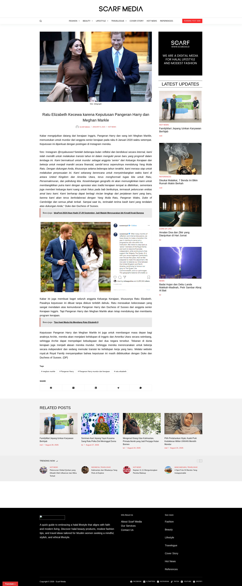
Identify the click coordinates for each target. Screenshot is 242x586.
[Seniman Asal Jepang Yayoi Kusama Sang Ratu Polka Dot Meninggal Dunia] (100, 423)
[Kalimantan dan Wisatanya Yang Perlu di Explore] (85, 470)
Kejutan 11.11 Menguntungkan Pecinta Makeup (145, 471)
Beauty (86, 21)
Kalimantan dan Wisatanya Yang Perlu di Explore (104, 471)
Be (166, 529)
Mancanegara (181, 467)
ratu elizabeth (120, 371)
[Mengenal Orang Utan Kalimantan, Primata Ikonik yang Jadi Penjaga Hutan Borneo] (142, 423)
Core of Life (165, 229)
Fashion (73, 21)
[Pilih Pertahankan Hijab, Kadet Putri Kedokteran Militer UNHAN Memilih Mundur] (183, 423)
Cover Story (137, 21)
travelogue (105, 467)
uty (171, 529)
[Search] (41, 21)
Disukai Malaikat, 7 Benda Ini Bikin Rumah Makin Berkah (178, 182)
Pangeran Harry (66, 371)
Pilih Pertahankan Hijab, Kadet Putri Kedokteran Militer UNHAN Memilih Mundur (180, 441)
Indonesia (95, 467)
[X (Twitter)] (73, 388)
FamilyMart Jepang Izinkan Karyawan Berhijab (180, 130)
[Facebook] (51, 388)
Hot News (152, 21)
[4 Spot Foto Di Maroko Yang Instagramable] (168, 470)
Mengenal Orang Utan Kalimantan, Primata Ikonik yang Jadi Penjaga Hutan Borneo (141, 441)
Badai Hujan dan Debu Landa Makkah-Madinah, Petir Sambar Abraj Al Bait (180, 287)
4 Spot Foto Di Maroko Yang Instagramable (186, 471)
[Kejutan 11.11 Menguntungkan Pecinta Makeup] (126, 470)
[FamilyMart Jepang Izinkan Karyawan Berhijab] (59, 423)
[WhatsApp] (140, 388)
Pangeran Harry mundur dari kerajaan (94, 371)
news (161, 281)
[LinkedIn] (96, 388)
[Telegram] (118, 388)
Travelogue (117, 21)
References (166, 21)
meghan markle (48, 371)
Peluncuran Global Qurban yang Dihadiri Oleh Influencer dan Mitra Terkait (63, 473)
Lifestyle (101, 21)
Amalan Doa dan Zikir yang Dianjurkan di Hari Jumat (174, 234)
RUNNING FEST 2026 (192, 21)
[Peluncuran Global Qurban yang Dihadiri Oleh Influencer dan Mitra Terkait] (43, 470)
